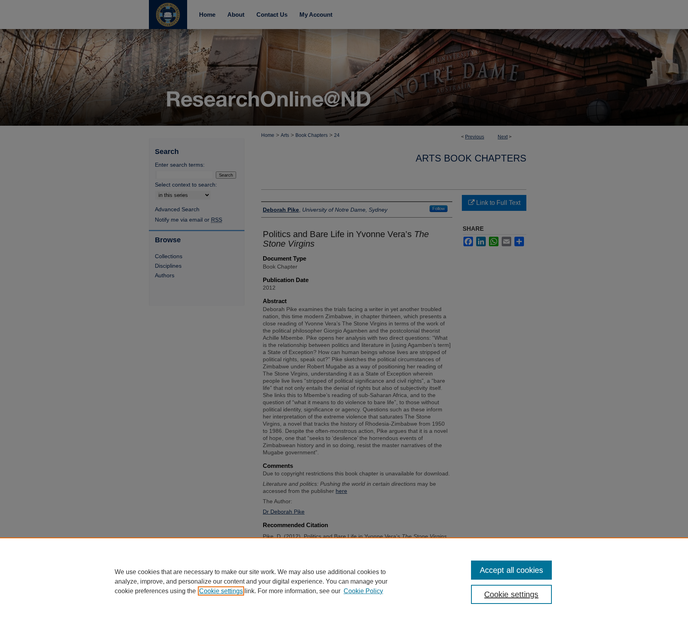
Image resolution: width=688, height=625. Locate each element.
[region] (344, 581)
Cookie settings (221, 591)
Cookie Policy (363, 591)
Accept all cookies (511, 570)
